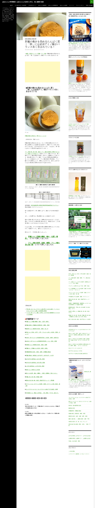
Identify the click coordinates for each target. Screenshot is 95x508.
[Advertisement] (42, 72)
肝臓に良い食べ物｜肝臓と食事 (34, 376)
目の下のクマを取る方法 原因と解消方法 (78, 353)
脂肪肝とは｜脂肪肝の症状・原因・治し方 (37, 328)
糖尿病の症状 (72, 408)
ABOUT (11, 5)
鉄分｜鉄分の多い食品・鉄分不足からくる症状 (79, 319)
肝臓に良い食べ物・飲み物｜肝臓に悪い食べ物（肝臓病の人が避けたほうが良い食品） (79, 316)
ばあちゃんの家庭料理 (42, 5)
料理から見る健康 (89, 5)
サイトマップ (71, 5)
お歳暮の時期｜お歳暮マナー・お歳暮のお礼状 (79, 438)
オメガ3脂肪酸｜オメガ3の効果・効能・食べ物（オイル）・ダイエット (80, 289)
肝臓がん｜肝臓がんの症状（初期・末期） (37, 348)
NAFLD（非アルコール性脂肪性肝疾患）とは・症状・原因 (41, 341)
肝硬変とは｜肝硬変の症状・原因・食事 (36, 344)
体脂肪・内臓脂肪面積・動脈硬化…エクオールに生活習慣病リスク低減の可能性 (80, 304)
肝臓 (39, 53)
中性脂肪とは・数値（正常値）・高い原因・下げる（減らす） (42, 393)
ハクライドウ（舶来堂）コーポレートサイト (79, 454)
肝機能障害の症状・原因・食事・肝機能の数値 (38, 352)
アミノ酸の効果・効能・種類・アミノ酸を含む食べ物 (42, 243)
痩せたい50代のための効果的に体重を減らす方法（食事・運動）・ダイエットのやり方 (80, 345)
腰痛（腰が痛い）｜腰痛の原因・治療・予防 (79, 418)
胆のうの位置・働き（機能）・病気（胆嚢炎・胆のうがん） (42, 373)
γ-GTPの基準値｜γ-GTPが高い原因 (35, 366)
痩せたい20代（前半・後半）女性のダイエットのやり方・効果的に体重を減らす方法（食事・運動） (80, 335)
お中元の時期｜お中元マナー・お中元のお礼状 (79, 435)
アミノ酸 (43, 53)
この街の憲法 (72, 451)
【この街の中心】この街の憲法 (20, 5)
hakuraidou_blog (39, 49)
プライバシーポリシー (80, 5)
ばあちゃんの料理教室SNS (53, 5)
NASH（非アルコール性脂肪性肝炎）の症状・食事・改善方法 (42, 337)
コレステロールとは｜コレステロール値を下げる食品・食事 (42, 389)
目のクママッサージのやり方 (75, 348)
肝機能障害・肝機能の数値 (75, 410)
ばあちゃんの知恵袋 (63, 5)
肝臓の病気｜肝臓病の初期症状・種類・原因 (37, 325)
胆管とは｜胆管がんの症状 (33, 369)
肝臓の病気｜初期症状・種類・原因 (77, 413)
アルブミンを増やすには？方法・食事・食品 (79, 285)
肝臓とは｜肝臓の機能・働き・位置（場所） (41, 237)
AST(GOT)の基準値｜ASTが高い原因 (35, 362)
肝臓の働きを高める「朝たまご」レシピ (35, 135)
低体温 (26, 38)
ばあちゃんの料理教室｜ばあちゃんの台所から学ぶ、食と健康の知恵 (23, 2)
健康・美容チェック (31, 53)
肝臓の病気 (34, 38)
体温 (38, 398)
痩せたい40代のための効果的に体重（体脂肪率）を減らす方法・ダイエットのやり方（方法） (79, 340)
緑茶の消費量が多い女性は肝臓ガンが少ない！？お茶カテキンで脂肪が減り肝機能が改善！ (42, 413)
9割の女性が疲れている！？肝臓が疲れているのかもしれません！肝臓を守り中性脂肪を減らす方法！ (42, 406)
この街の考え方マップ (32, 5)
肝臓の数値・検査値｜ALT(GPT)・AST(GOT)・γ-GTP (40, 355)
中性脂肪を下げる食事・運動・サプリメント (79, 296)
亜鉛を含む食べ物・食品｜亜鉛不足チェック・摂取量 (40, 380)
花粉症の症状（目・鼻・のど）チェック (78, 421)
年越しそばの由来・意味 (74, 441)
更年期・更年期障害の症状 (75, 405)
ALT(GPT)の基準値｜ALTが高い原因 (35, 359)
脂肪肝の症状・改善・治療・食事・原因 (78, 416)
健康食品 (30, 38)
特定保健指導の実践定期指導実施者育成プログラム (44, 205)
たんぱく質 (28, 398)
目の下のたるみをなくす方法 (75, 350)
